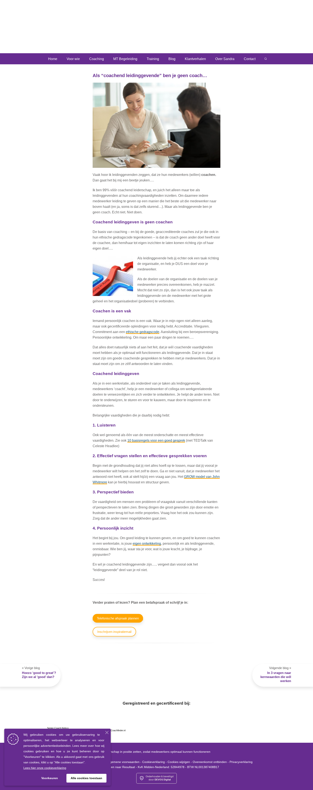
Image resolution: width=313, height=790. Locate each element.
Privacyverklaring (241, 762)
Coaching (96, 59)
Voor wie (73, 59)
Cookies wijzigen (179, 762)
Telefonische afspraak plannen (118, 618)
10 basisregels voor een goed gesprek (156, 440)
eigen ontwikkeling (147, 543)
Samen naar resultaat (38, 25)
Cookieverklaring (153, 762)
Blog (171, 59)
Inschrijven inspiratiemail (114, 631)
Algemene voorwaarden (123, 762)
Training (153, 59)
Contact (250, 59)
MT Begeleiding (125, 59)
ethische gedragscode (142, 332)
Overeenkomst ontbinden (210, 762)
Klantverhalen (195, 59)
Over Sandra (224, 59)
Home (52, 59)
